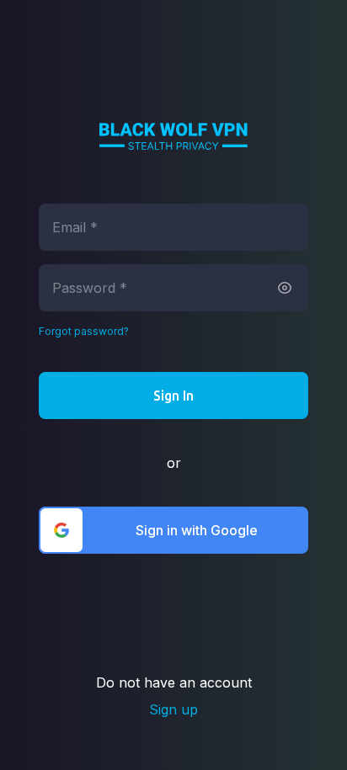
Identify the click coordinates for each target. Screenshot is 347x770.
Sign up (173, 709)
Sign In (173, 395)
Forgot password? (84, 331)
